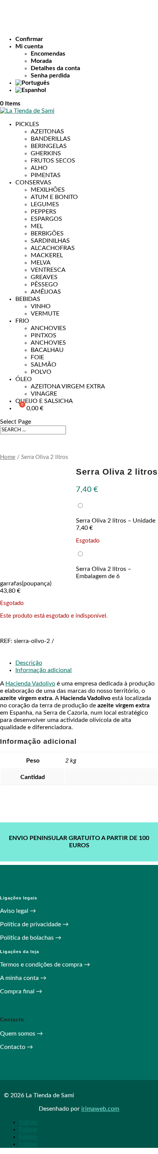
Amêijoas (46, 292)
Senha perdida (50, 75)
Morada (41, 61)
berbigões (47, 233)
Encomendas (48, 54)
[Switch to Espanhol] (86, 90)
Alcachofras (53, 248)
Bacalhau (47, 350)
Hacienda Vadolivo (30, 684)
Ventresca (48, 270)
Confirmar (29, 39)
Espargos (46, 219)
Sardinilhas (50, 241)
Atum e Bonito (54, 197)
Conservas (33, 182)
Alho (39, 168)
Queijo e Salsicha (44, 401)
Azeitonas (47, 131)
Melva (41, 263)
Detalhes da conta (55, 68)
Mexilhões (48, 190)
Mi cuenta (29, 46)
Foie (37, 357)
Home (7, 457)
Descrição (28, 663)
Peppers (43, 212)
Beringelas (49, 146)
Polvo (41, 372)
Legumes (45, 204)
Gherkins (46, 153)
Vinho (41, 306)
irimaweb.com (100, 1109)
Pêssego (44, 284)
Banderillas (51, 139)
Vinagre (44, 394)
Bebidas (27, 299)
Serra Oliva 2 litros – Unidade (115, 521)
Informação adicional (43, 670)
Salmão (43, 365)
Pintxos (43, 335)
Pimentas (46, 175)
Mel (37, 226)
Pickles (27, 124)
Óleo (23, 379)
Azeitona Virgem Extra (68, 386)
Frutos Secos (53, 161)
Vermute (45, 314)
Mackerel (47, 255)
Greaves (44, 277)
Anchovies (48, 328)
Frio (22, 321)
